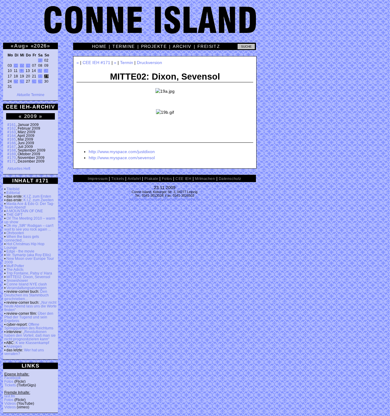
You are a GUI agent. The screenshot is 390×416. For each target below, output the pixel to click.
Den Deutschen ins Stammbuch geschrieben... (26, 295)
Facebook (12, 378)
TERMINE (123, 46)
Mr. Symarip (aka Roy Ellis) (28, 255)
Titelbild (13, 189)
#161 (11, 125)
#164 (11, 136)
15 (40, 71)
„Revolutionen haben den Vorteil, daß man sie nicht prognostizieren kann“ (30, 335)
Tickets (10, 385)
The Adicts (14, 269)
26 (22, 81)
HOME (99, 46)
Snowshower (17, 280)
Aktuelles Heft (18, 168)
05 (22, 65)
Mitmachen (205, 179)
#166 (11, 143)
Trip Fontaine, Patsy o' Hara (29, 273)
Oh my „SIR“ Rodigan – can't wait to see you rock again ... (28, 227)
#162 (11, 128)
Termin (126, 62)
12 (22, 71)
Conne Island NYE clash (26, 284)
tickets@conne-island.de (181, 199)
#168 (11, 150)
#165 (11, 139)
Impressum (98, 179)
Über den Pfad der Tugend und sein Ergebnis (28, 317)
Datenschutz (230, 179)
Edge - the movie (20, 251)
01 (40, 60)
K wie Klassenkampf (32, 343)
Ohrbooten (15, 233)
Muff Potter (15, 266)
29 (40, 81)
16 (46, 71)
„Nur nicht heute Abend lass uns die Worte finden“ (30, 306)
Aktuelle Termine (30, 95)
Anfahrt (134, 179)
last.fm (9, 396)
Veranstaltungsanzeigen (26, 288)
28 (34, 81)
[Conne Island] (195, 24)
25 (16, 81)
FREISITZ (208, 46)
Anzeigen (14, 346)
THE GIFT (14, 215)
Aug (19, 46)
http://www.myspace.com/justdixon (122, 151)
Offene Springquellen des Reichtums (28, 326)
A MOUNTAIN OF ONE (24, 211)
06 (28, 65)
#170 (11, 158)
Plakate (151, 179)
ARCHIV (182, 46)
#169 (11, 154)
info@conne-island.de (145, 199)
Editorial (13, 193)
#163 (11, 132)
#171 (11, 161)
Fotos (8, 381)
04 (16, 65)
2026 (40, 46)
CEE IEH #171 (96, 62)
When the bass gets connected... (21, 238)
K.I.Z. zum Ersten (37, 196)
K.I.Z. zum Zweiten (38, 200)
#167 (11, 147)
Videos (10, 403)
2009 (30, 116)
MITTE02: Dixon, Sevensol (28, 277)
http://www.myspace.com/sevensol (122, 157)
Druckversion (149, 62)
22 (40, 76)
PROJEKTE (154, 46)
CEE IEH (183, 179)
